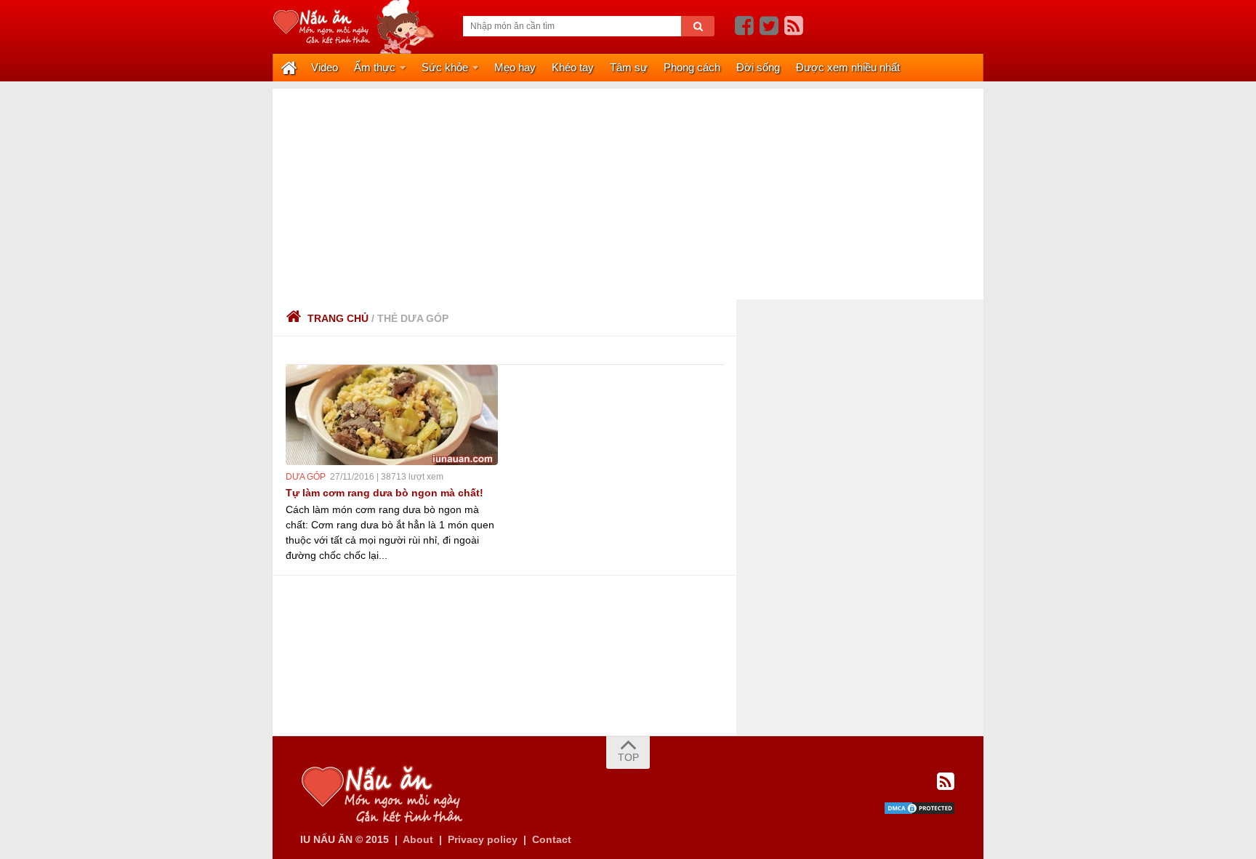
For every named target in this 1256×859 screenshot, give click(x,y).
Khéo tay (573, 67)
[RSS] (794, 26)
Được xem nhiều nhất (848, 67)
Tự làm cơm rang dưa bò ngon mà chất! (384, 493)
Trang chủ (338, 318)
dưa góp (306, 477)
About (418, 839)
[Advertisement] (628, 190)
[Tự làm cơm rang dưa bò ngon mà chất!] (392, 415)
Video (324, 67)
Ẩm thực (374, 67)
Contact (551, 839)
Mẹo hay (515, 67)
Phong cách (692, 67)
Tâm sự (629, 67)
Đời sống (758, 67)
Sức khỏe (445, 67)
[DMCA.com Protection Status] (919, 812)
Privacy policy (483, 839)
